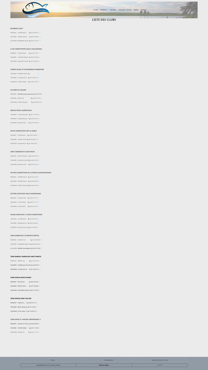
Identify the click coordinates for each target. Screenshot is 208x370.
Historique (143, 10)
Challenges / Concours (125, 10)
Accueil (96, 10)
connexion (159, 365)
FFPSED (53, 360)
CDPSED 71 (103, 10)
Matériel (136, 10)
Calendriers (113, 10)
